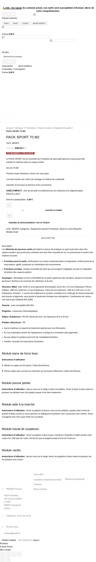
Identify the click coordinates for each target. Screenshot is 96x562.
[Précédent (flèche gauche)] (2, 559)
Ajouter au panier (53, 210)
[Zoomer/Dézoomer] (2, 554)
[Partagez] (13, 554)
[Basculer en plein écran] (8, 554)
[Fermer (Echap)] (19, 554)
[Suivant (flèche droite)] (8, 559)
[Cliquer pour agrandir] (6, 115)
